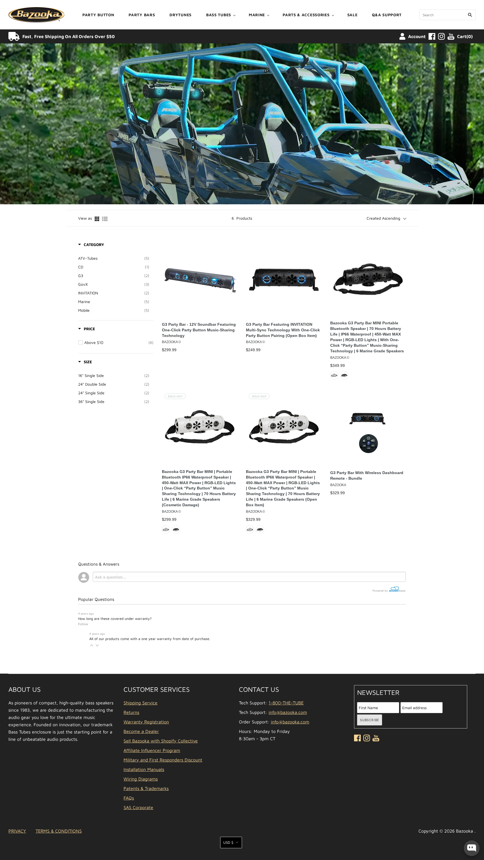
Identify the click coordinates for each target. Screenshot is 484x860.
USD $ (228, 842)
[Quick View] (232, 277)
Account (417, 36)
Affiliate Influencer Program (152, 750)
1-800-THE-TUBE (286, 702)
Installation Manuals (144, 769)
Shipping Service (140, 702)
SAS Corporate (138, 807)
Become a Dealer (141, 731)
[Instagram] (441, 36)
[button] (91, 645)
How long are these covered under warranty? (115, 619)
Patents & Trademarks (146, 788)
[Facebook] (432, 36)
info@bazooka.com (288, 712)
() (465, 36)
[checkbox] (113, 258)
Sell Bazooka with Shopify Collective (161, 740)
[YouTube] (451, 36)
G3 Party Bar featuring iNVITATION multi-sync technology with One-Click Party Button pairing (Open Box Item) (283, 330)
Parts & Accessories (306, 14)
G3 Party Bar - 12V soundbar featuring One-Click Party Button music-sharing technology (199, 330)
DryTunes (180, 14)
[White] (334, 375)
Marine (257, 14)
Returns (131, 712)
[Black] (344, 375)
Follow (83, 624)
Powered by (380, 590)
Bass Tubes (218, 14)
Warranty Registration (146, 721)
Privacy (17, 830)
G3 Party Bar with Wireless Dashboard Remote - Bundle (366, 475)
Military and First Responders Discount (163, 759)
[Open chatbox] (472, 848)
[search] (448, 15)
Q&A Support (387, 14)
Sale (352, 14)
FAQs (129, 797)
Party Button (98, 14)
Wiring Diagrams (141, 778)
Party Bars (142, 14)
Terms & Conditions (59, 830)
